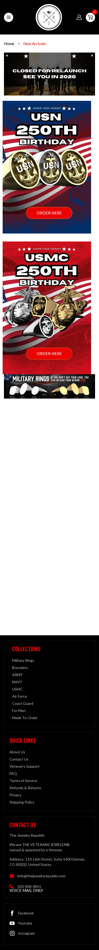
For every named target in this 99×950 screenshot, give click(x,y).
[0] (90, 17)
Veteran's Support (25, 766)
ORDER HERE (49, 212)
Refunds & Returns (25, 787)
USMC (17, 689)
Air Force (19, 696)
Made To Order (24, 717)
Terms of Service (23, 780)
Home (9, 43)
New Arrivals (34, 43)
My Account (79, 17)
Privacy (15, 795)
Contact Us (19, 759)
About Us (17, 752)
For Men (19, 710)
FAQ (13, 773)
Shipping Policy (22, 802)
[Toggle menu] (8, 17)
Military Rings (23, 660)
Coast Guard (22, 703)
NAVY (17, 682)
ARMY (17, 674)
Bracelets (20, 667)
